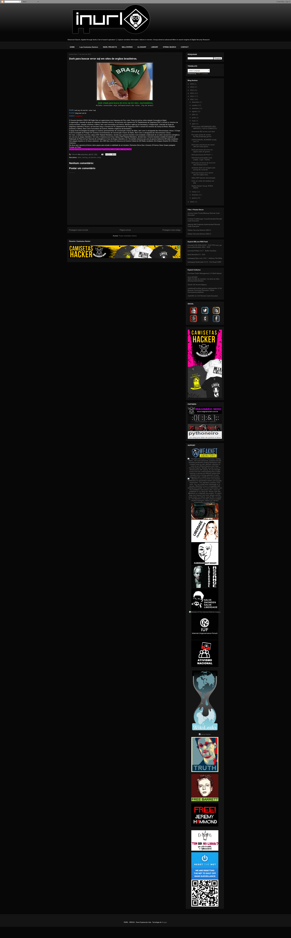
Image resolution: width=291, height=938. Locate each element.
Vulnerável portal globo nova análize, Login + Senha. (202, 159)
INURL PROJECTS (110, 47)
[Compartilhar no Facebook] (113, 154)
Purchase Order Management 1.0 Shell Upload (204, 273)
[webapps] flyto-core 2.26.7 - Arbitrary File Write (205, 258)
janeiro (194, 198)
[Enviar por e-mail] (106, 154)
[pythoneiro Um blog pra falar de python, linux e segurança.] (205, 438)
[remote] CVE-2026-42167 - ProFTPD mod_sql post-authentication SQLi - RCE (204, 246)
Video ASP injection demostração (203, 178)
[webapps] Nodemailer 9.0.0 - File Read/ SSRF (204, 262)
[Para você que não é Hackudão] (205, 423)
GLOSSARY (141, 47)
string (99, 157)
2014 (192, 90)
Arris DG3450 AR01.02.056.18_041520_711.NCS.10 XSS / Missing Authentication (204, 279)
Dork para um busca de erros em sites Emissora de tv (203, 164)
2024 (192, 84)
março (194, 192)
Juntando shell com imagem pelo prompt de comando (203, 169)
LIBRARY (154, 47)
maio (194, 121)
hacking (84, 157)
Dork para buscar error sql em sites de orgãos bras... (202, 174)
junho (194, 118)
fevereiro (195, 195)
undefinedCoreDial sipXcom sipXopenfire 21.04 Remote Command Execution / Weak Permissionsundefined (205, 290)
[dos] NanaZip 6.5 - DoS (196, 254)
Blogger (164, 922)
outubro (195, 105)
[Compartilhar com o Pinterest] (115, 154)
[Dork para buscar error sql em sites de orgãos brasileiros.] (125, 100)
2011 (192, 99)
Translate (204, 73)
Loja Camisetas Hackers (88, 47)
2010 (192, 202)
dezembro (196, 102)
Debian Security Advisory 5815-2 (199, 234)
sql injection (92, 157)
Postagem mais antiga (171, 230)
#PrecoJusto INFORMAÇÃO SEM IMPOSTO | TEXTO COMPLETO (204, 127)
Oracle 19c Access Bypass (197, 284)
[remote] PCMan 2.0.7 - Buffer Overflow (202, 251)
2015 (192, 87)
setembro (195, 108)
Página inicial (125, 230)
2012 (192, 96)
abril (194, 124)
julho (194, 114)
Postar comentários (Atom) (128, 236)
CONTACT (185, 47)
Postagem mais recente (78, 230)
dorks (79, 157)
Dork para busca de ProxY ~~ (202, 155)
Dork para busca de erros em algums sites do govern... (202, 151)
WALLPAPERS (127, 47)
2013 (192, 93)
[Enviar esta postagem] (102, 154)
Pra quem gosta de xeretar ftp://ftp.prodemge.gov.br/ (201, 136)
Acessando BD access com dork (203, 131)
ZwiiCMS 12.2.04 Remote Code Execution (203, 296)
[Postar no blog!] (108, 154)
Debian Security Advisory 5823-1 (199, 230)
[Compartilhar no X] (111, 154)
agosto (194, 111)
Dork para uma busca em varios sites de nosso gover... (203, 146)
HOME (72, 47)
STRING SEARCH (169, 47)
